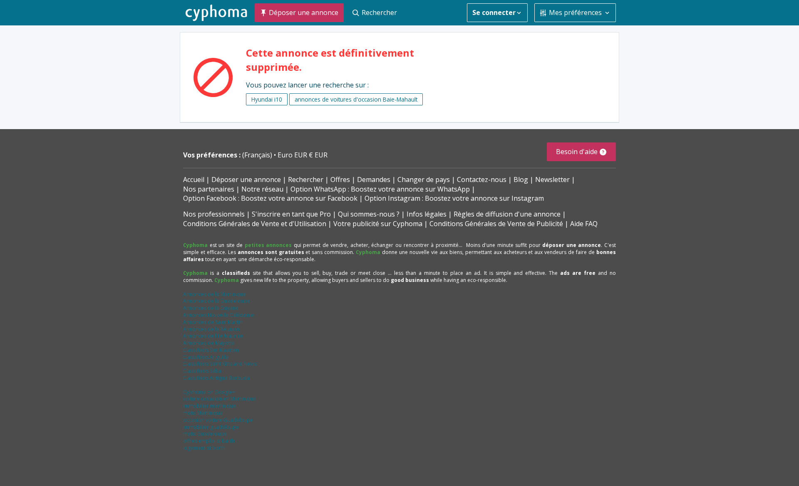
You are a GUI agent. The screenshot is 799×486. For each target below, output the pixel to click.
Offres (340, 179)
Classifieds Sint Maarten (211, 350)
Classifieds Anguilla (205, 357)
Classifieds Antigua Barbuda (216, 377)
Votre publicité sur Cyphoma (377, 223)
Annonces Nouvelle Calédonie (218, 315)
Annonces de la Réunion (211, 329)
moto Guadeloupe (205, 433)
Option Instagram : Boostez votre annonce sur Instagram (454, 198)
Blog (521, 179)
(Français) (258, 155)
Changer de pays (423, 179)
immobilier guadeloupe (211, 427)
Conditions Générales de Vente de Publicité (496, 223)
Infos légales (427, 214)
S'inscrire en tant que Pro (291, 214)
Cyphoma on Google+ (209, 392)
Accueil (193, 179)
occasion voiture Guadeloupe (218, 420)
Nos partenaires (208, 189)
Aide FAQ (584, 223)
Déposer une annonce (246, 179)
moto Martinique (203, 412)
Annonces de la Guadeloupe (216, 300)
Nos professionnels (214, 214)
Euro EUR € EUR (303, 155)
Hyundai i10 (266, 99)
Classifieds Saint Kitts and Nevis (220, 363)
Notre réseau (262, 189)
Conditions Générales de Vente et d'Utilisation (254, 223)
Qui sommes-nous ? (369, 214)
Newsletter (552, 179)
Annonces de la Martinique (214, 294)
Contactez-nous (481, 179)
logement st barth (204, 447)
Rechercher (305, 179)
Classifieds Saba (202, 370)
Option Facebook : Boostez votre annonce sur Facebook (270, 198)
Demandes (373, 179)
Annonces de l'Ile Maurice (213, 335)
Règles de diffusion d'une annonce (507, 214)
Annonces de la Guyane (210, 308)
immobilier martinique (209, 405)
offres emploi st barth (209, 440)
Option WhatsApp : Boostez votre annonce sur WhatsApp (380, 189)
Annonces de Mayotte (208, 342)
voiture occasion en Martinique (219, 398)
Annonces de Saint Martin (213, 322)
